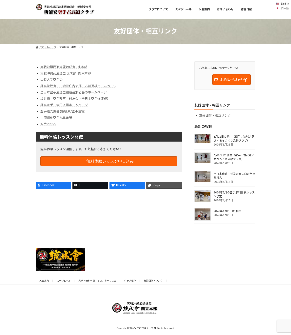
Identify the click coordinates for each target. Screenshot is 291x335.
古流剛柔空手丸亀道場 (56, 117)
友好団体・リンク (153, 280)
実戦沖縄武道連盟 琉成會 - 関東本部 (65, 73)
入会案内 (44, 280)
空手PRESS (48, 124)
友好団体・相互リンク (215, 115)
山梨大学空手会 (51, 79)
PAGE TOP (280, 321)
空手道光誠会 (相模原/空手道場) (62, 111)
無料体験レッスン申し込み (110, 161)
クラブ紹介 (130, 280)
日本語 (285, 8)
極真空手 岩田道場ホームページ (64, 105)
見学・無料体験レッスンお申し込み (97, 280)
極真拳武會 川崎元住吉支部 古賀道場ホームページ (78, 86)
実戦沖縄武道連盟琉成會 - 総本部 (63, 67)
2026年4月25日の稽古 (227, 211)
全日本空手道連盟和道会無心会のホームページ (73, 92)
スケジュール (64, 280)
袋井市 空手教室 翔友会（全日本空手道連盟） (75, 98)
